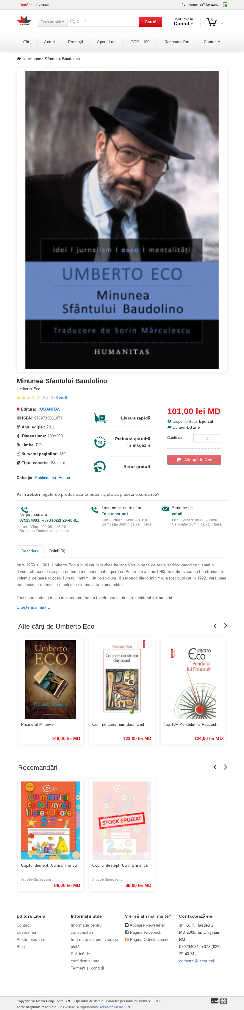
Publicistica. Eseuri (52, 478)
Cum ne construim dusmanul (118, 724)
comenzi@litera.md (204, 4)
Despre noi (26, 932)
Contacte (212, 42)
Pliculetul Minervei (37, 724)
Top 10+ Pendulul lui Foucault (191, 724)
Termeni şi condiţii (87, 968)
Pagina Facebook (146, 932)
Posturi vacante (31, 939)
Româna (26, 5)
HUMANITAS (49, 409)
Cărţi (27, 42)
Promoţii (75, 42)
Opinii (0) (57, 551)
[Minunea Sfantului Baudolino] (122, 220)
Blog (21, 946)
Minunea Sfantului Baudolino (54, 59)
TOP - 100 (140, 42)
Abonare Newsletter (147, 925)
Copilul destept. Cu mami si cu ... (49, 868)
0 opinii (61, 397)
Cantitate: (175, 438)
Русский (42, 5)
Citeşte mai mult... (33, 607)
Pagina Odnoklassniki (150, 939)
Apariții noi (106, 42)
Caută (151, 21)
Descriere (30, 551)
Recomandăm (177, 42)
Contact (24, 925)
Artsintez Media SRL (115, 1007)
